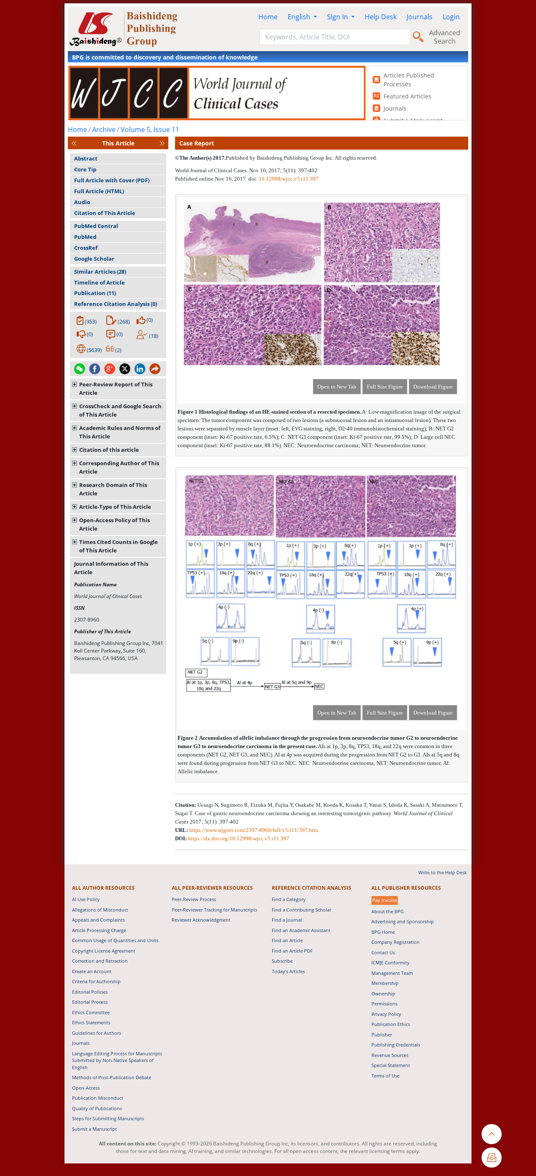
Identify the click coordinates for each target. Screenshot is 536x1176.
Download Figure (433, 386)
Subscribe (282, 961)
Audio (82, 202)
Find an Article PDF (292, 951)
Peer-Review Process (194, 899)
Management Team (392, 973)
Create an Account (91, 971)
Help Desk (381, 16)
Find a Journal (287, 920)
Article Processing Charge (99, 930)
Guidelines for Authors (96, 1033)
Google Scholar (94, 258)
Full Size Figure (385, 386)
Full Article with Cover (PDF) (111, 180)
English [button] (300, 16)
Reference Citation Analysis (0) (115, 304)
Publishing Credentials (395, 1044)
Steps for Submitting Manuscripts (108, 1118)
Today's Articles (288, 971)
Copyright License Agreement (103, 951)
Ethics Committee (91, 1012)
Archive (104, 129)
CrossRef (86, 247)
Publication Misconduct (97, 1098)
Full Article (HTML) (99, 191)
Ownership (383, 993)
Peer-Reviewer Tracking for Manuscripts (214, 910)
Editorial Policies (90, 992)
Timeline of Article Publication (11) (99, 288)
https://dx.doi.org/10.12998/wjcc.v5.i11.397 (238, 838)
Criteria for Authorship (96, 981)
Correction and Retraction (100, 961)
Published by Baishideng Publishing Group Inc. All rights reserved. (301, 158)
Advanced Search (444, 36)
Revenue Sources (389, 1055)
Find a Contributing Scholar (301, 910)
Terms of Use (385, 1075)
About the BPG (387, 911)
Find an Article (287, 940)
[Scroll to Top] (492, 1134)
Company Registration (395, 942)
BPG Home (383, 932)
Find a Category (289, 899)
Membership (385, 983)
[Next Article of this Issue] (162, 143)
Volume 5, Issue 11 (150, 129)
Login (451, 16)
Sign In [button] (338, 16)
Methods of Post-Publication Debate (111, 1077)
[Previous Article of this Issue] (74, 143)
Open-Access (86, 1088)
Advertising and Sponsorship (402, 921)
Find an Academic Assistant (301, 930)
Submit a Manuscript (94, 1129)
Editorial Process (90, 1002)
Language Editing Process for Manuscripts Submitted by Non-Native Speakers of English (117, 1060)
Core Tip (85, 169)
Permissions (384, 1003)
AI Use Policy (86, 899)
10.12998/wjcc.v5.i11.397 (289, 179)
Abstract (86, 158)
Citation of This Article (104, 213)
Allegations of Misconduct (100, 910)
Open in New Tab (336, 386)
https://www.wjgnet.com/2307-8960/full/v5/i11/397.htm (253, 830)
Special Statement (390, 1065)
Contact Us (383, 952)
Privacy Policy (386, 1014)
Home (268, 16)
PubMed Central (96, 226)
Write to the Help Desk (442, 872)
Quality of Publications (97, 1108)
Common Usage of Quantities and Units (115, 940)
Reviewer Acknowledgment (201, 920)
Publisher (381, 1034)
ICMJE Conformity (390, 962)
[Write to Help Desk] (492, 1158)
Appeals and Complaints (98, 920)
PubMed (85, 237)
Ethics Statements (91, 1022)
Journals (420, 16)
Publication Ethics (390, 1024)
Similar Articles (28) (100, 271)
